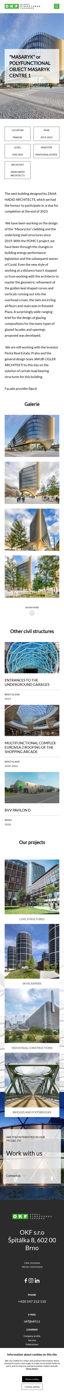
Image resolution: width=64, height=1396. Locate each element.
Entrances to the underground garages (27, 682)
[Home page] (22, 8)
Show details (32, 1368)
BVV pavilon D (18, 810)
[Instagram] (31, 1281)
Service (32, 1340)
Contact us (13, 1175)
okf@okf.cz (32, 1321)
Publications (32, 1344)
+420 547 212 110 (32, 1301)
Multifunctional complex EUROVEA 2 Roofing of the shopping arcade (30, 747)
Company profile (32, 1336)
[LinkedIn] (37, 1281)
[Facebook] (26, 1281)
